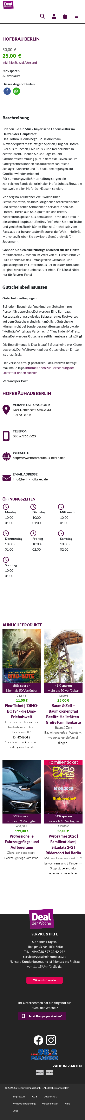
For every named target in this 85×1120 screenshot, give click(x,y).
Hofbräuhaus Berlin (26, 393)
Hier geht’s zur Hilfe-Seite (45, 946)
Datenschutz (51, 1096)
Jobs (15, 1110)
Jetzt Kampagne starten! (45, 1016)
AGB (34, 1096)
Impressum (19, 1096)
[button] (7, 91)
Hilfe (67, 1103)
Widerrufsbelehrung (24, 1103)
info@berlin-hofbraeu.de (30, 479)
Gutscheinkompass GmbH (28, 1087)
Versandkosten (50, 1103)
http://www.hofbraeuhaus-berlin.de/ (39, 458)
